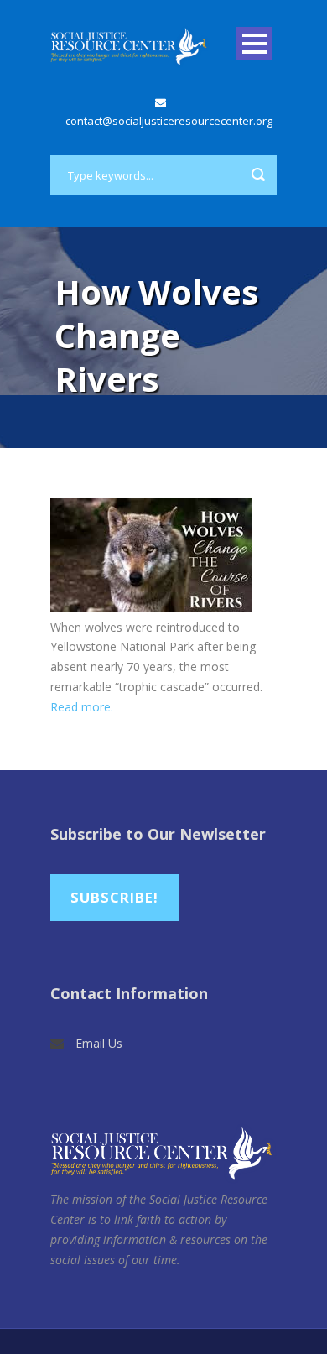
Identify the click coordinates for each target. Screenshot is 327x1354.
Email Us (98, 1043)
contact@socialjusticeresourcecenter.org (168, 120)
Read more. (81, 707)
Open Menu (254, 43)
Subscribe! (114, 897)
